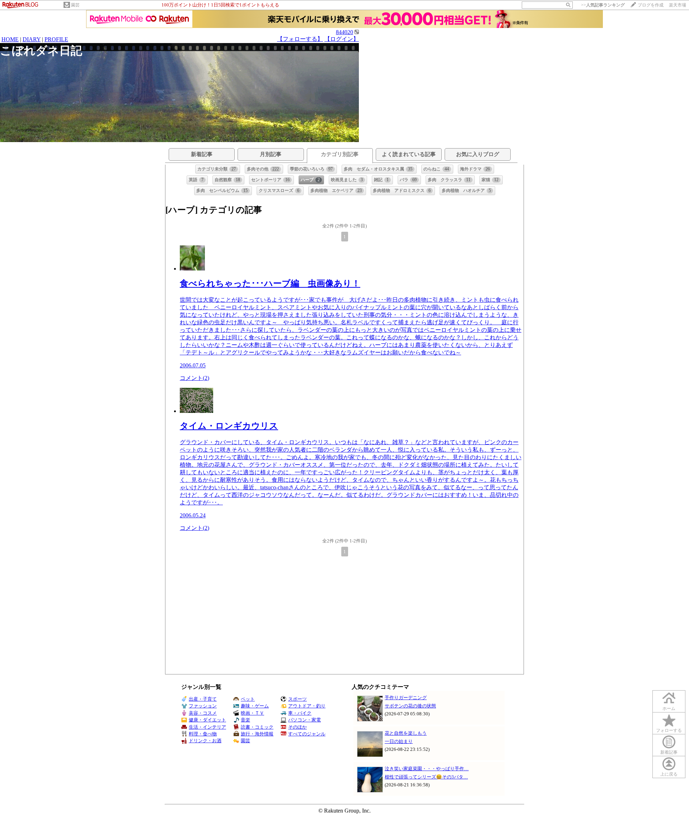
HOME (10, 39)
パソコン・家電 (304, 720)
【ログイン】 (341, 39)
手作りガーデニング (406, 697)
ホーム (668, 708)
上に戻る (669, 774)
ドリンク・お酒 (205, 740)
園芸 (75, 5)
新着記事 (669, 752)
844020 (344, 32)
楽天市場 (677, 5)
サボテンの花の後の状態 (410, 706)
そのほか (297, 727)
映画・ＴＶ (252, 713)
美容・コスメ (203, 713)
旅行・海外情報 (257, 734)
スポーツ (297, 699)
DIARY (32, 39)
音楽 (245, 720)
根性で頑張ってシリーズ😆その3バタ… (426, 777)
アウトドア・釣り (306, 706)
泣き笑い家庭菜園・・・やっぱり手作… (427, 768)
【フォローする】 (300, 39)
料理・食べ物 (203, 734)
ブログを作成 (651, 5)
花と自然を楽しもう (406, 733)
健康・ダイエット (207, 720)
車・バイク (299, 713)
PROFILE (56, 39)
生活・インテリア (207, 727)
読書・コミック (257, 727)
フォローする (669, 730)
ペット (248, 699)
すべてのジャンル (306, 734)
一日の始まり (399, 741)
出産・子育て (203, 699)
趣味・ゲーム (255, 706)
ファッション (203, 706)
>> (603, 5)
